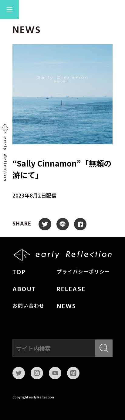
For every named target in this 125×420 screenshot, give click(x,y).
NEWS (66, 306)
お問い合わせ (28, 306)
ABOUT (24, 289)
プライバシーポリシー (83, 272)
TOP (19, 272)
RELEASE (71, 289)
